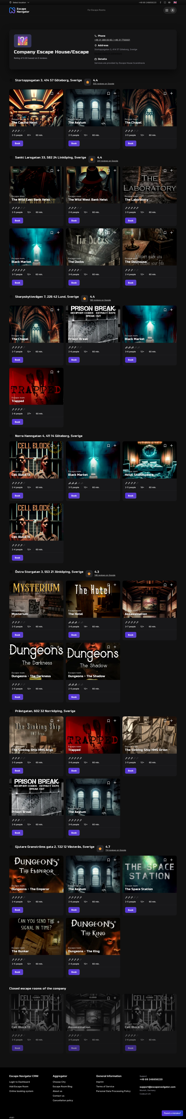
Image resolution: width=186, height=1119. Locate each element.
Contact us (58, 1095)
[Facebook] (160, 2)
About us (57, 1091)
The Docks (76, 262)
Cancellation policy (63, 1100)
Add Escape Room (18, 1086)
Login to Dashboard (19, 1081)
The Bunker (20, 951)
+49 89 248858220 (147, 2)
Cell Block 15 (21, 537)
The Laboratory (136, 200)
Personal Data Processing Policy (113, 1091)
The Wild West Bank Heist (88, 200)
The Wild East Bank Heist (31, 200)
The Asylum (77, 122)
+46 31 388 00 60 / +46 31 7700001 (112, 40)
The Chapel (133, 122)
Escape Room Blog (62, 1086)
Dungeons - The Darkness (31, 676)
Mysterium (20, 614)
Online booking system (21, 1091)
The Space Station (139, 889)
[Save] (52, 93)
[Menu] (170, 10)
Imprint (100, 1081)
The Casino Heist (24, 122)
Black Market (21, 262)
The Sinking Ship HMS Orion (146, 750)
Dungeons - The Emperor (30, 889)
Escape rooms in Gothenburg (108, 53)
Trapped (18, 401)
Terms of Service (105, 1086)
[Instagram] (165, 2)
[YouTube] (169, 2)
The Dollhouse (136, 262)
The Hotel (75, 614)
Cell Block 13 (21, 475)
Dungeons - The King (84, 951)
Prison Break (78, 339)
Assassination (136, 614)
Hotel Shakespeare (139, 475)
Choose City (59, 1081)
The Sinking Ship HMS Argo (32, 750)
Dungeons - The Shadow (86, 676)
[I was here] (58, 93)
